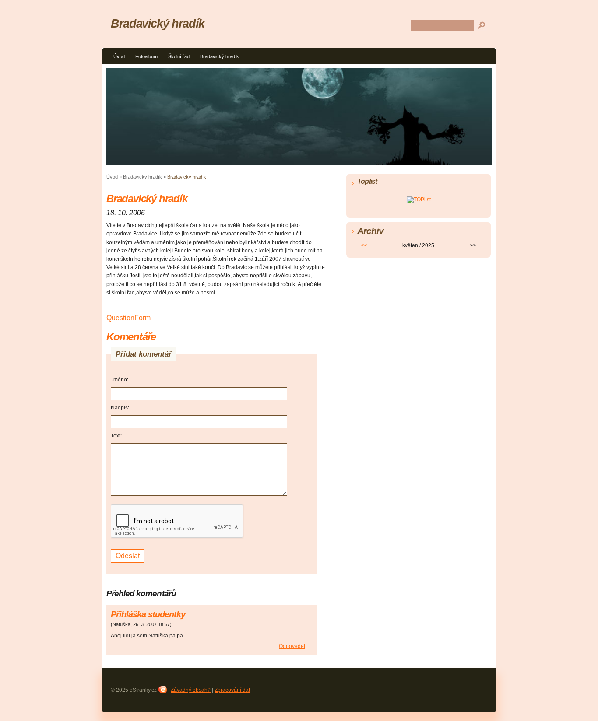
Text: (116, 436)
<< (364, 245)
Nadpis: (120, 408)
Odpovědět (292, 646)
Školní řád (179, 56)
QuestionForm (128, 318)
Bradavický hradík (219, 56)
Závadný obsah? (191, 690)
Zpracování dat (232, 690)
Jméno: (119, 380)
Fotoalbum (146, 56)
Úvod (119, 56)
